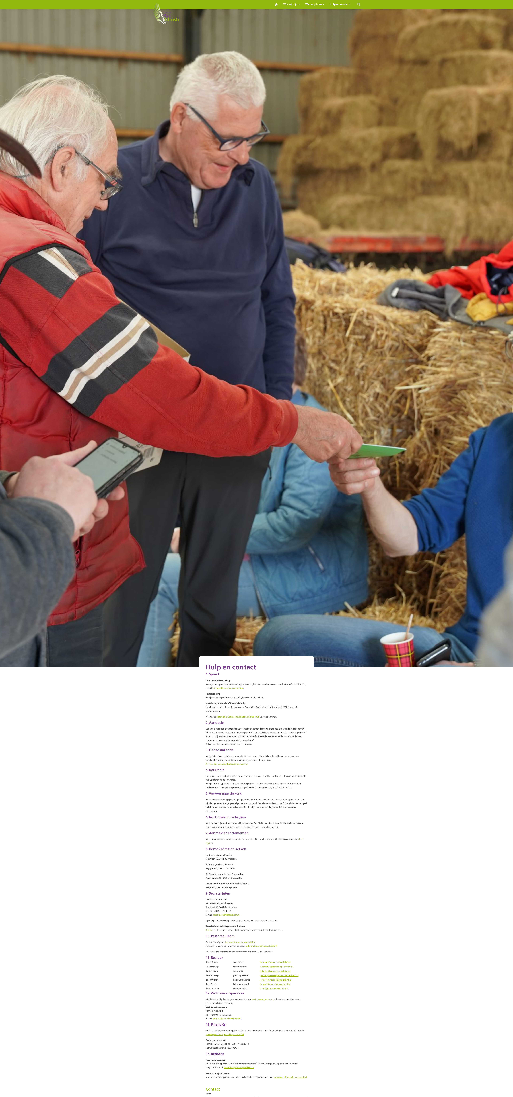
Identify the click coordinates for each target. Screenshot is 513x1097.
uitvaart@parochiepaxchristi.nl (228, 688)
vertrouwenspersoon (262, 999)
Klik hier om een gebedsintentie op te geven (227, 764)
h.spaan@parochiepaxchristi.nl (240, 942)
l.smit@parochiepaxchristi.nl (274, 989)
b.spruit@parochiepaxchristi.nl (275, 984)
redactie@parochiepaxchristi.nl (239, 1067)
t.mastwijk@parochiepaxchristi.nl (276, 967)
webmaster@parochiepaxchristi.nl (290, 1077)
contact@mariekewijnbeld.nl (227, 1019)
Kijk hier (209, 930)
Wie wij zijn (290, 4)
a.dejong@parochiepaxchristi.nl (261, 946)
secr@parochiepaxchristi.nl (226, 915)
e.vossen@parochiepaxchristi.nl (275, 980)
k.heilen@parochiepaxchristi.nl (275, 971)
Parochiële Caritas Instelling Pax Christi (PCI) (238, 717)
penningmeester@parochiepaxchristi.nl (279, 975)
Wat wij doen (313, 4)
